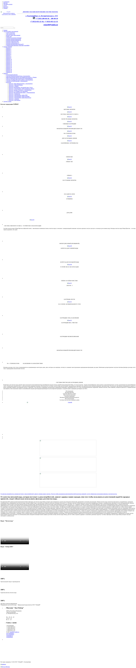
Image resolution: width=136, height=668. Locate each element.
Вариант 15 (9, 65)
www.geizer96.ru (10, 634)
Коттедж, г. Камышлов (14, 93)
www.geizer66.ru (10, 633)
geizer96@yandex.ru (51, 25)
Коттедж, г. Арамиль (14, 99)
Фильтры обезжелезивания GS (13, 40)
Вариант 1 (8, 48)
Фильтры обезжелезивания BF (13, 39)
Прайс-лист (9, 36)
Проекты (5, 73)
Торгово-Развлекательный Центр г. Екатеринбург (18, 76)
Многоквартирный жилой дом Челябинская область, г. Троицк (21, 77)
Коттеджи (8, 82)
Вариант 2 (8, 49)
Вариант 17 (9, 68)
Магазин (5, 3)
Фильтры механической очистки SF (15, 44)
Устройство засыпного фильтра (13, 37)
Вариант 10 (9, 59)
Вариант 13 (9, 63)
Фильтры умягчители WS (12, 41)
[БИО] (69, 411)
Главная (5, 30)
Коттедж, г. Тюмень (13, 86)
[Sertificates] (69, 140)
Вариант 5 (8, 53)
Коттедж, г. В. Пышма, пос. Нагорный (18, 91)
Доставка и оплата (7, 4)
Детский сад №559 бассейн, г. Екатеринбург (17, 81)
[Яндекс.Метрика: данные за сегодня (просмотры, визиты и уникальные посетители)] (5, 666)
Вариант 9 (8, 58)
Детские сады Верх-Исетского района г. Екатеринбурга (19, 79)
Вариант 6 (8, 54)
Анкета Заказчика (10, 32)
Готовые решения (7, 46)
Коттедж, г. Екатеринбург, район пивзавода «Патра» (21, 88)
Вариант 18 (9, 69)
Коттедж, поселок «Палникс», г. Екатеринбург (20, 90)
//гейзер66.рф (9, 635)
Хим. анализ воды (10, 34)
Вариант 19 (9, 71)
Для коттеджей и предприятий (10, 31)
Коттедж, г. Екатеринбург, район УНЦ (18, 95)
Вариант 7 (8, 55)
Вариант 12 (9, 62)
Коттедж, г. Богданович (14, 100)
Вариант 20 (9, 72)
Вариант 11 (9, 60)
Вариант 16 (9, 67)
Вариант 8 (8, 57)
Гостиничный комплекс (12, 74)
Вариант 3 (8, 50)
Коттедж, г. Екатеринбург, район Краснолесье (20, 97)
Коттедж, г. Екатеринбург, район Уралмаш (19, 96)
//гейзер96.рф (9, 637)
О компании (6, 1)
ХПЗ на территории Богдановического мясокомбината (19, 78)
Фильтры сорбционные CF (12, 43)
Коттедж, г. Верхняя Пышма (16, 85)
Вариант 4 (8, 51)
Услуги (5, 5)
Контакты (5, 6)
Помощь (5, 8)
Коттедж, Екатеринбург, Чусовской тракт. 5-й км (21, 87)
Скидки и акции (7, 101)
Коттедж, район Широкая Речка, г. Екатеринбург (21, 83)
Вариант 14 (9, 64)
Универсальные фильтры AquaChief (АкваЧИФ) (17, 45)
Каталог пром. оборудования (13, 35)
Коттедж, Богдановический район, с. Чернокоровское (22, 92)
